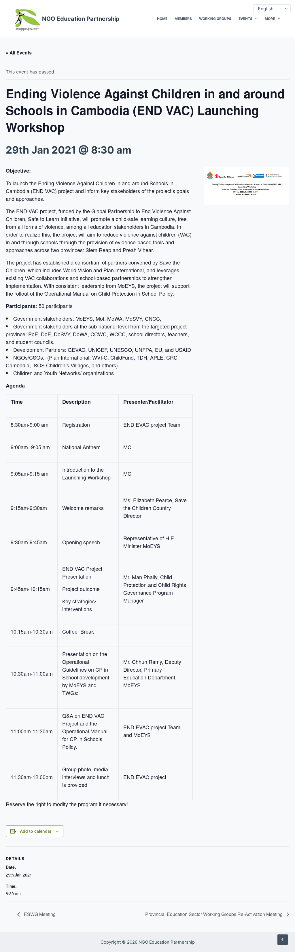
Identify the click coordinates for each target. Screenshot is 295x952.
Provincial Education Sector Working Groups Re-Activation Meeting (214, 914)
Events (245, 18)
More (270, 18)
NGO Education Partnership (81, 18)
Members (183, 18)
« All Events (19, 52)
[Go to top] (282, 939)
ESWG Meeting (39, 914)
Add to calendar (35, 831)
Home (162, 18)
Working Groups (215, 18)
